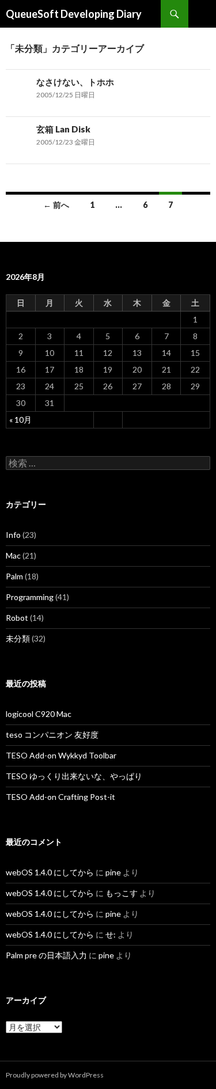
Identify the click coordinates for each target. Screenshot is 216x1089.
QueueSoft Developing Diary (74, 13)
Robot (17, 618)
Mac (13, 555)
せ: (110, 934)
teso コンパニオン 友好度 (52, 734)
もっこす (121, 893)
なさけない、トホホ (75, 82)
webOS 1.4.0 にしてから (50, 872)
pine (113, 872)
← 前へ (56, 205)
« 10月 (20, 419)
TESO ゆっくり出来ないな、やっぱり (74, 776)
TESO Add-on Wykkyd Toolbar (61, 755)
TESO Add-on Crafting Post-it (60, 797)
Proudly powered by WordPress (55, 1075)
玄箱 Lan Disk (63, 129)
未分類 (18, 638)
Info (13, 535)
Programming (30, 597)
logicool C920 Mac (38, 714)
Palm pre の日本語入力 (46, 955)
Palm (14, 576)
